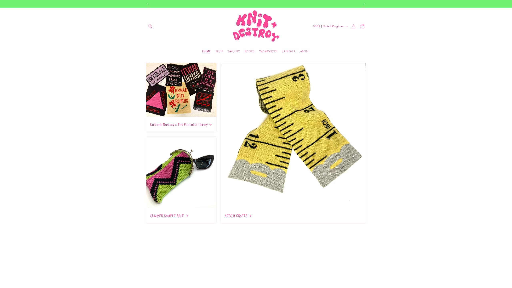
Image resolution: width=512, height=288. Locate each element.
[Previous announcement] (147, 4)
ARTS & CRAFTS (236, 215)
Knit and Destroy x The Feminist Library (179, 124)
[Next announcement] (364, 4)
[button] (150, 26)
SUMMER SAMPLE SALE (167, 215)
